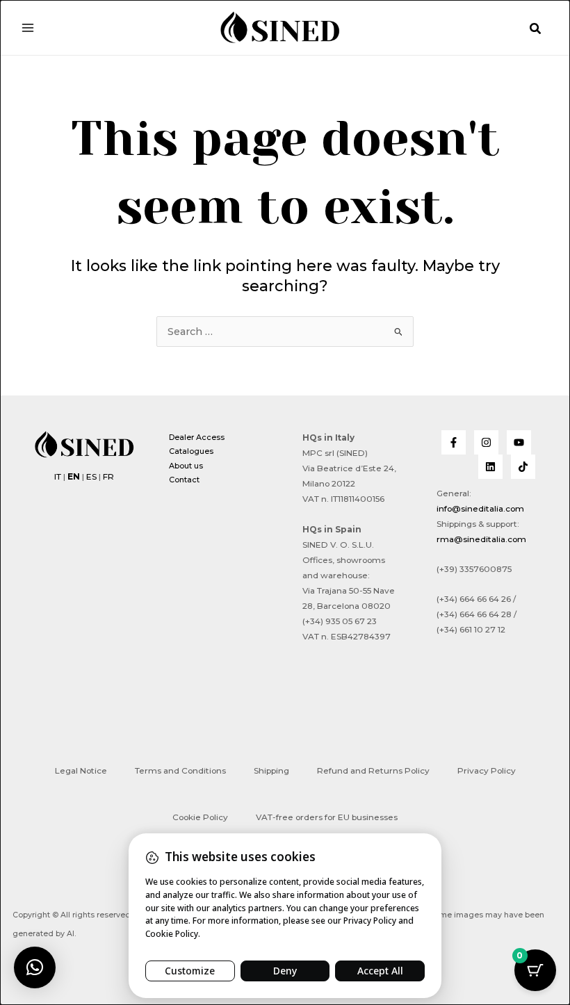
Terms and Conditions (180, 771)
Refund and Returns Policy (373, 771)
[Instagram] (486, 442)
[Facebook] (453, 442)
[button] (536, 29)
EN (73, 477)
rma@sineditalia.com (481, 539)
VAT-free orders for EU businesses (327, 817)
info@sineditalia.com (480, 509)
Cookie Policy (200, 817)
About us (186, 466)
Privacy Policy (486, 771)
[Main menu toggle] (28, 27)
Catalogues (191, 451)
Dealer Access (197, 437)
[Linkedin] (490, 467)
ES (91, 477)
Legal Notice (81, 771)
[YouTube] (519, 442)
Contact (184, 479)
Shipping (271, 771)
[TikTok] (523, 467)
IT (57, 477)
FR (108, 477)
